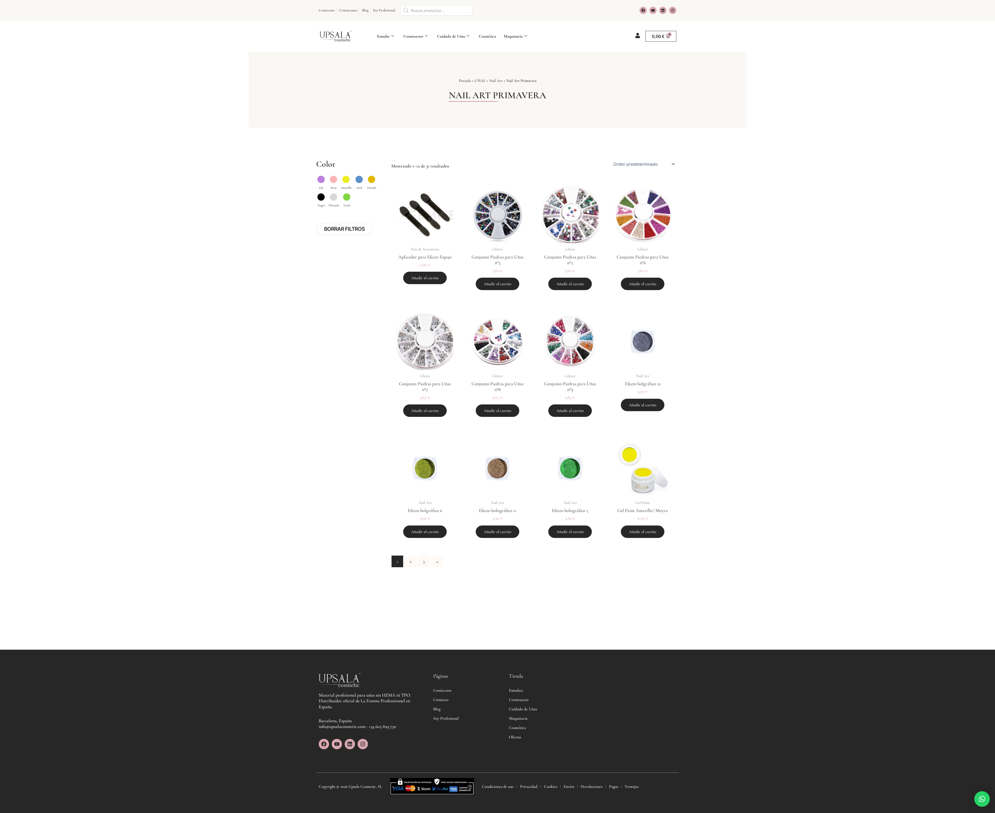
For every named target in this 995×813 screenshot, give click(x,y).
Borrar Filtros (344, 229)
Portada (465, 80)
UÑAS (480, 80)
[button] (982, 799)
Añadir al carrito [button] (425, 278)
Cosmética (487, 36)
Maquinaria (513, 36)
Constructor (413, 36)
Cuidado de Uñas (451, 36)
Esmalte (383, 36)
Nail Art (495, 80)
